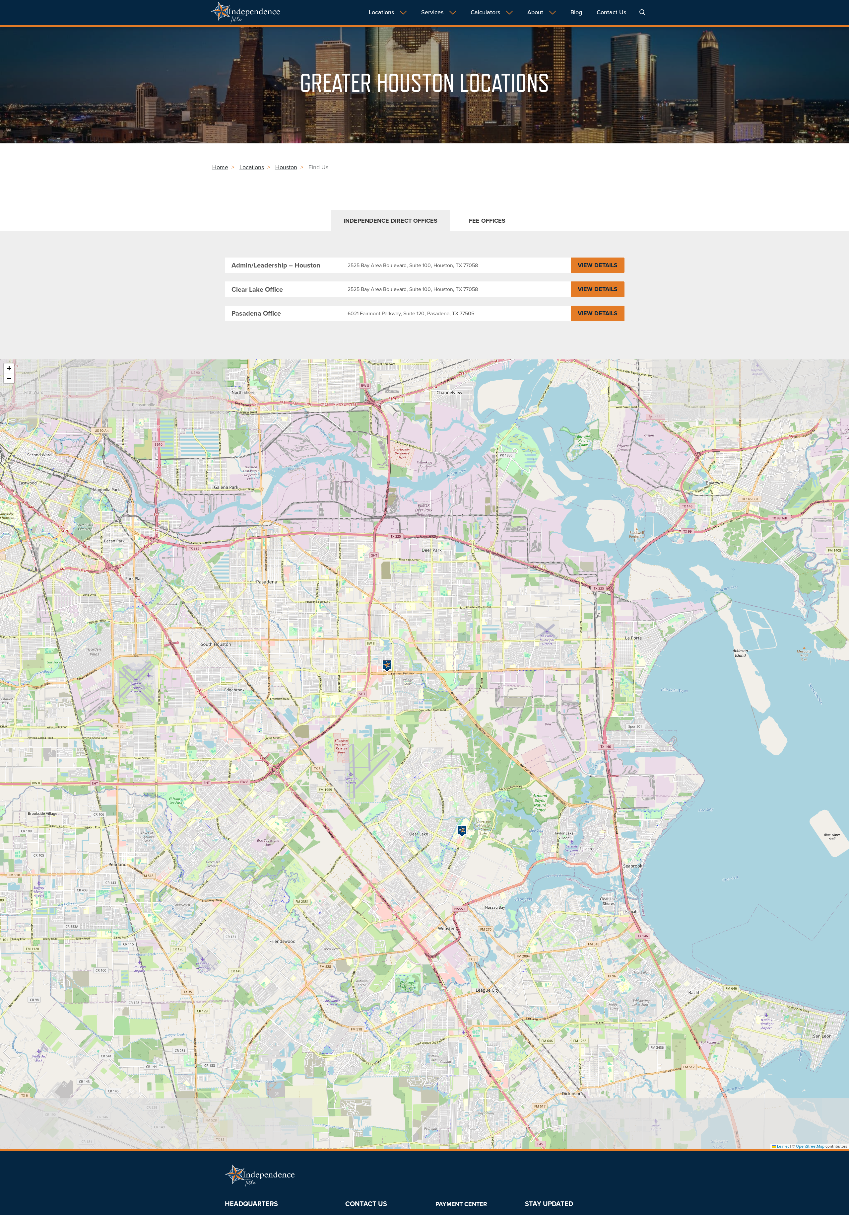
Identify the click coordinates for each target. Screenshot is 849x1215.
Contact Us (611, 12)
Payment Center (461, 1204)
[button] (387, 666)
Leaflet (782, 1146)
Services (432, 12)
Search (642, 12)
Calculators (485, 12)
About (535, 12)
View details (601, 267)
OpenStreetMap (810, 1146)
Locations (381, 12)
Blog (576, 12)
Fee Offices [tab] (487, 220)
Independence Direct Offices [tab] (390, 220)
